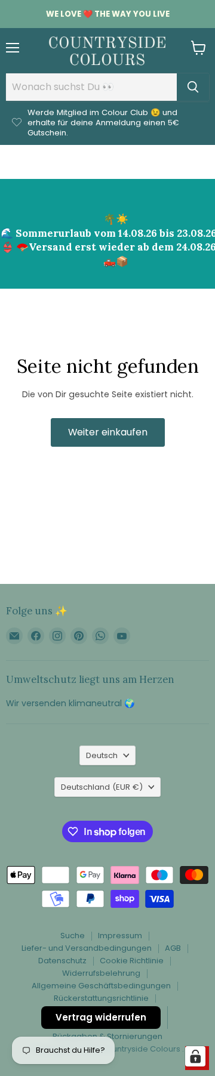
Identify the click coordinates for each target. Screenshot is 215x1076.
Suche (72, 935)
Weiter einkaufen (108, 432)
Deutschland (102, 787)
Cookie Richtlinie (132, 960)
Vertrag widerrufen (101, 1017)
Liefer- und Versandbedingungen (87, 948)
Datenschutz (62, 960)
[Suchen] (193, 87)
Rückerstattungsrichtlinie (101, 998)
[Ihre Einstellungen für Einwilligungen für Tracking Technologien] (195, 1056)
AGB (173, 948)
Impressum (120, 935)
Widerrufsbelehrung (101, 973)
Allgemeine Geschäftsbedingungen (101, 985)
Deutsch (102, 755)
